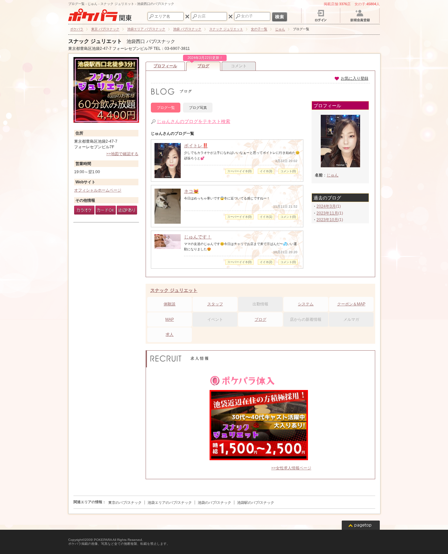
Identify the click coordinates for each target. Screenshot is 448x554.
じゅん (332, 175)
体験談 (169, 304)
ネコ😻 (191, 191)
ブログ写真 (198, 108)
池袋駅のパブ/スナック (255, 502)
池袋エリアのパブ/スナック (170, 502)
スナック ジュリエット (95, 41)
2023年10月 (327, 219)
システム (306, 304)
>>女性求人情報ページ (291, 468)
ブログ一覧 (166, 108)
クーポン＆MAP (351, 304)
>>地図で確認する (122, 154)
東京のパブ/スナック (125, 502)
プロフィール (165, 66)
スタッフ (215, 304)
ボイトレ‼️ (196, 145)
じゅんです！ (198, 236)
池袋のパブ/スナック (214, 502)
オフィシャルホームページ (97, 190)
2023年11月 (327, 213)
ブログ (204, 65)
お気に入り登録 (354, 78)
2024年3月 (326, 206)
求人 (169, 334)
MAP (169, 319)
